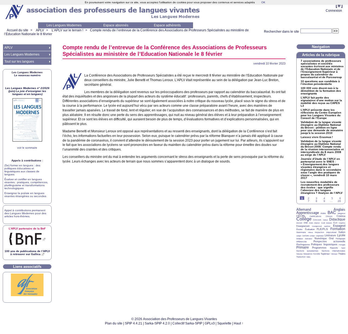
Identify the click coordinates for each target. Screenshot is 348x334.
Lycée (341, 235)
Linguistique (320, 236)
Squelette (224, 323)
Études (299, 229)
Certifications (315, 216)
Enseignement (302, 226)
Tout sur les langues (19, 61)
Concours (317, 220)
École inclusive (326, 223)
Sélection (299, 254)
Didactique (337, 219)
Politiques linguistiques (324, 244)
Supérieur (325, 254)
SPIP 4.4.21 (133, 323)
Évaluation (310, 229)
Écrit (335, 223)
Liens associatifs (27, 267)
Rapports (334, 248)
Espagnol (339, 225)
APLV (40, 30)
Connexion (334, 11)
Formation (337, 229)
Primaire (302, 247)
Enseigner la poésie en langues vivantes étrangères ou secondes (25, 195)
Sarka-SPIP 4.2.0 (157, 323)
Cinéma (341, 216)
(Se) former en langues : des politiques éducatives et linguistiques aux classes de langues (22, 170)
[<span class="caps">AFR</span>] (27, 295)
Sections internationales (333, 251)
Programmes (319, 247)
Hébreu (310, 232)
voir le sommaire (27, 147)
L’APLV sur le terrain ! (67, 30)
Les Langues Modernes (64, 25)
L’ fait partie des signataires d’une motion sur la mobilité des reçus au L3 (321, 101)
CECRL (301, 216)
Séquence (307, 254)
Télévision (334, 254)
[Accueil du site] (14, 11)
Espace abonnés (115, 25)
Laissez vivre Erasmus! (317, 137)
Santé (343, 248)
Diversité (299, 223)
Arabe (323, 213)
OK (263, 2)
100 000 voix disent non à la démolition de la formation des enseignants (321, 91)
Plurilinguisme (303, 244)
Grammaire (301, 232)
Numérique (321, 238)
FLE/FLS (322, 229)
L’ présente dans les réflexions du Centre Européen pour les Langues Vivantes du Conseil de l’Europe (321, 114)
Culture (325, 220)
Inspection (319, 232)
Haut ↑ (238, 323)
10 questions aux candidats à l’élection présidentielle (320, 82)
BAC (332, 212)
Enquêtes (342, 223)
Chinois (329, 216)
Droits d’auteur (314, 223)
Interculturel (331, 232)
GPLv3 (210, 323)
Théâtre (341, 254)
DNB (306, 223)
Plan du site (113, 323)
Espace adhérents (167, 25)
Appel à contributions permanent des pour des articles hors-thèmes (25, 213)
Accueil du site (17, 30)
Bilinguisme (341, 213)
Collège (304, 219)
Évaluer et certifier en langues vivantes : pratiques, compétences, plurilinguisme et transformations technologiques (26, 184)
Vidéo (308, 257)
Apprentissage (307, 213)
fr (339, 5)
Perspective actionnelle (329, 241)
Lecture (305, 236)
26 (339, 201)
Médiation (299, 239)
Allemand (303, 209)
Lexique (312, 236)
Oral (331, 238)
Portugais (342, 245)
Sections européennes (307, 251)
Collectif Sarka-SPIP (187, 323)
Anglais (339, 209)
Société (316, 254)
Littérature (330, 235)
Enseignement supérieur (321, 226)
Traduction (301, 257)
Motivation (308, 239)
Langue (298, 236)
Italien (341, 232)
